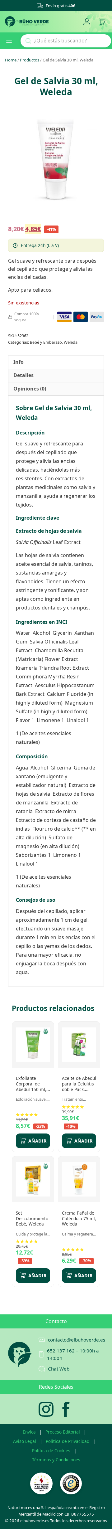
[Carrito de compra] (102, 22)
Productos (29, 60)
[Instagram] (46, 1409)
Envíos (29, 1432)
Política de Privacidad (67, 1441)
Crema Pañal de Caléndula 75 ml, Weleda (79, 1218)
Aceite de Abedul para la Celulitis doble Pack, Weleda (79, 1086)
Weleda (70, 342)
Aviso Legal (24, 1441)
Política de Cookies (51, 1451)
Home (10, 60)
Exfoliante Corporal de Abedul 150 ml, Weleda (31, 1086)
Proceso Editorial (62, 1432)
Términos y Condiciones (56, 1460)
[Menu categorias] (11, 41)
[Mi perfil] (87, 22)
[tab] (18, 362)
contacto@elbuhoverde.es (76, 1340)
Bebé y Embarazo (46, 342)
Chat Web (58, 1369)
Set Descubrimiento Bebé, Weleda (32, 1218)
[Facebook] (65, 1409)
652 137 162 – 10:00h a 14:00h (73, 1354)
